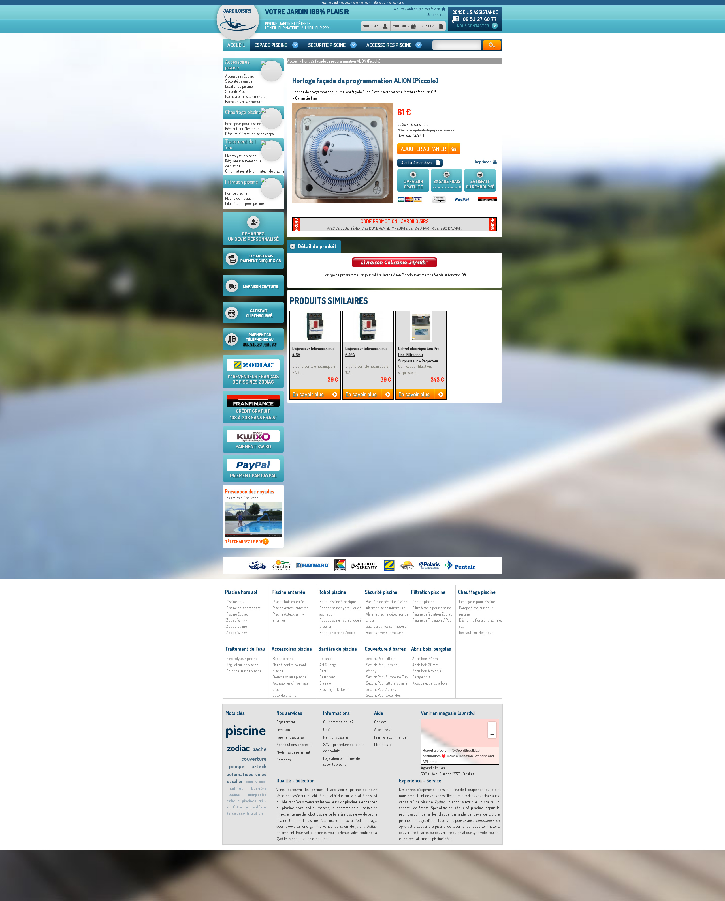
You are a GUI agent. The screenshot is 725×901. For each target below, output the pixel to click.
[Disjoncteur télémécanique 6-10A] (368, 314)
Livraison (283, 729)
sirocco (238, 813)
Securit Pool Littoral (381, 658)
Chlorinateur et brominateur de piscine (254, 171)
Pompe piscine (236, 193)
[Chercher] (492, 45)
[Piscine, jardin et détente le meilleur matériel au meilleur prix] (238, 25)
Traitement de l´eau (240, 144)
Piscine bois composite (243, 607)
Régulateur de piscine (242, 664)
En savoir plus (308, 394)
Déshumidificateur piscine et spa (249, 133)
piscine (245, 730)
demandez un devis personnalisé (253, 236)
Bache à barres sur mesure (245, 96)
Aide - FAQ (382, 729)
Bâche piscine (283, 658)
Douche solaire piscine (289, 676)
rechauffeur (255, 807)
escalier (235, 781)
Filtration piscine (241, 181)
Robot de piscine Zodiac (337, 632)
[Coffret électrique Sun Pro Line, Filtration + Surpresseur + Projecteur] (421, 314)
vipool (260, 781)
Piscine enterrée (288, 592)
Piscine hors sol (241, 592)
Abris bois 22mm (425, 658)
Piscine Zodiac (237, 614)
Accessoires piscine (237, 64)
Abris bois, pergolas (431, 649)
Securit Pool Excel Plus (383, 695)
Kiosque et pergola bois (429, 683)
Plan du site (382, 744)
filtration (255, 813)
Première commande (390, 737)
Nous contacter (473, 25)
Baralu (324, 670)
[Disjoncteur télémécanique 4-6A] (315, 314)
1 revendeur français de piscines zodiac (253, 379)
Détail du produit (317, 246)
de (228, 813)
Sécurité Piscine (237, 91)
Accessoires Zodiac (239, 76)
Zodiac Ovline (236, 626)
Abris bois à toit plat (427, 670)
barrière (258, 788)
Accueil (293, 61)
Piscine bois (235, 601)
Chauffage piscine (243, 112)
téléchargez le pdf (244, 541)
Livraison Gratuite (413, 184)
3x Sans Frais (447, 184)
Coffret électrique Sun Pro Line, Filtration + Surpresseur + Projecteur (419, 354)
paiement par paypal (253, 475)
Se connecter (436, 14)
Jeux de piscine (284, 695)
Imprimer (483, 161)
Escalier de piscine (239, 86)
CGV (326, 729)
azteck (258, 766)
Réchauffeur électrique (242, 128)
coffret (236, 788)
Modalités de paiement (293, 752)
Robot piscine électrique (337, 601)
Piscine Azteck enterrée (290, 607)
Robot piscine (332, 592)
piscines (249, 800)
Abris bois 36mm (425, 664)
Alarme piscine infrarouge (385, 607)
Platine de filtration (239, 198)
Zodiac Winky (236, 620)
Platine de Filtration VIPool (432, 620)
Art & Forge (327, 664)
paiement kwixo (253, 446)
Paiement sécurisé (290, 737)
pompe (236, 766)
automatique (240, 774)
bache (259, 748)
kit (229, 807)
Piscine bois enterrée (288, 601)
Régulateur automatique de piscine (243, 163)
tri (260, 800)
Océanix (325, 658)
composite (257, 794)
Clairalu (325, 683)
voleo (260, 774)
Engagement (285, 721)
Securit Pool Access (381, 689)
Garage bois (421, 676)
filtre (237, 807)
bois (249, 781)
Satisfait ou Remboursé (480, 184)
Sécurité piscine (381, 592)
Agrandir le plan (433, 767)
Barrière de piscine (337, 649)
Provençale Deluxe (333, 689)
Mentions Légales (335, 737)
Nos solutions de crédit (293, 744)
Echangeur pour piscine (243, 123)
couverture (253, 758)
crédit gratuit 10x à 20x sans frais (253, 414)
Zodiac (234, 795)
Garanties (283, 759)
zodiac (238, 747)
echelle (233, 800)
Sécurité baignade (238, 81)
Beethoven (327, 676)
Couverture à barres (385, 649)
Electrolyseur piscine (240, 155)
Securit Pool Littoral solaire (386, 683)
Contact (380, 721)
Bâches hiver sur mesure (243, 101)
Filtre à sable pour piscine (244, 203)
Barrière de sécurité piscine (386, 601)
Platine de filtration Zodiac (432, 614)
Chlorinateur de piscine (243, 670)
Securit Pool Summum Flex (387, 676)
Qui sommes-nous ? (338, 721)
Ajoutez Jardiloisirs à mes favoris (417, 9)
